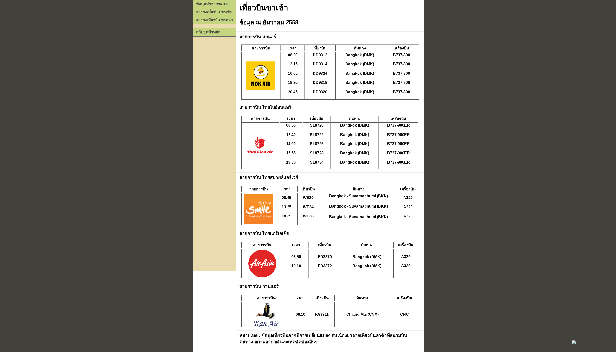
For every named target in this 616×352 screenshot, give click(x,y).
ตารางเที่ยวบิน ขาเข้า (214, 12)
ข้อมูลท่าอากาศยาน (213, 4)
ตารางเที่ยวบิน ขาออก (214, 20)
